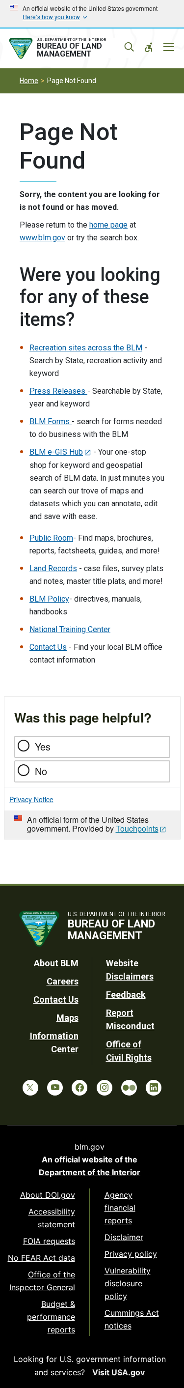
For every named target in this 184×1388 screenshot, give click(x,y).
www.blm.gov (42, 237)
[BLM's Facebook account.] (79, 1088)
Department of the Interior (89, 1172)
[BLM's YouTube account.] (55, 1088)
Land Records (53, 568)
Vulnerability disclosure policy (128, 1283)
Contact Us (48, 647)
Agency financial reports (120, 1207)
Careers (63, 981)
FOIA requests (49, 1241)
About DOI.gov (47, 1195)
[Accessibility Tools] (148, 47)
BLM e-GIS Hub (56, 452)
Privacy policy (131, 1254)
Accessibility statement (51, 1218)
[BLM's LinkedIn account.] (153, 1088)
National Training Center (69, 629)
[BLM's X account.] (30, 1088)
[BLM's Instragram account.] (104, 1088)
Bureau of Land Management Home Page (69, 48)
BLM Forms (50, 421)
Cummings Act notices (132, 1319)
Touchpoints (137, 828)
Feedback (126, 994)
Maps (67, 1017)
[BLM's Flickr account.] (129, 1088)
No (41, 771)
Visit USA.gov (118, 1372)
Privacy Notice (31, 799)
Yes (43, 746)
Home (29, 81)
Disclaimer (124, 1237)
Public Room (51, 538)
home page (108, 225)
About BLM (56, 963)
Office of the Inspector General (42, 1281)
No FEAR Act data (41, 1258)
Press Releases (58, 391)
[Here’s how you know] (92, 14)
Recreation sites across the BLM (85, 347)
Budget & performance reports (51, 1316)
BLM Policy (49, 599)
